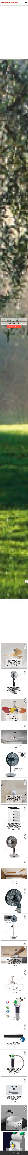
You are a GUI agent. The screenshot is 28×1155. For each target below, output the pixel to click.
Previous (1, 323)
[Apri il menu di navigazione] (26, 3)
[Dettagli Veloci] (25, 647)
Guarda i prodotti (14, 326)
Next (27, 323)
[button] (5, 1153)
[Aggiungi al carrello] (25, 644)
